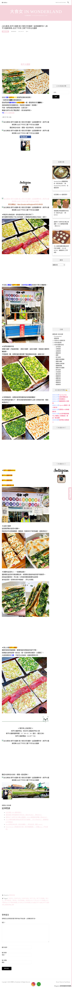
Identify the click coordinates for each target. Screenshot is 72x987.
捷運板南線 (5, 31)
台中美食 (58, 346)
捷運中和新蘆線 (60, 359)
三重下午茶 (32, 898)
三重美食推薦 (20, 900)
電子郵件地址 (4, 953)
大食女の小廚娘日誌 (59, 340)
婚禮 (57, 355)
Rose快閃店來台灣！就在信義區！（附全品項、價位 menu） (24, 824)
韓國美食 (58, 382)
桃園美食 (58, 376)
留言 (3, 922)
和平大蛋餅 (25, 64)
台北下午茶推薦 (41, 900)
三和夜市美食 (24, 898)
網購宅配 (58, 378)
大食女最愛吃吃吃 (59, 344)
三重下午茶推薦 (40, 898)
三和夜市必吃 (17, 898)
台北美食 (20, 902)
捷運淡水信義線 (60, 367)
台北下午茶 (33, 900)
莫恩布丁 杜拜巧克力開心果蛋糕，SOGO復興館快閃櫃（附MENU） (27, 817)
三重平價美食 (7, 900)
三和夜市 (10, 898)
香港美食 (58, 384)
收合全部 (60, 334)
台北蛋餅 (33, 902)
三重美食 (14, 900)
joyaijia (13, 31)
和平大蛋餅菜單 (9, 113)
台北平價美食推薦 (12, 902)
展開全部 (54, 334)
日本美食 (58, 372)
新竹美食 (58, 370)
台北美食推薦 (26, 902)
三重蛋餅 (27, 900)
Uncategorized (58, 336)
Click (70, 493)
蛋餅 (15, 97)
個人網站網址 (4, 961)
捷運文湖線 (59, 361)
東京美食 (58, 374)
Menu (5, 2)
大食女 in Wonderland (36, 11)
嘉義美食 (58, 353)
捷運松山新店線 (60, 363)
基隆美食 (56, 338)
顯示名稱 (5, 947)
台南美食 (58, 351)
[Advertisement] (25, 49)
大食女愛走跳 (57, 342)
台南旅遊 (58, 349)
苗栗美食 (58, 380)
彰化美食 (58, 357)
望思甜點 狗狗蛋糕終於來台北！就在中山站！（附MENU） (24, 815)
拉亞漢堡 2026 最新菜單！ (14, 812)
